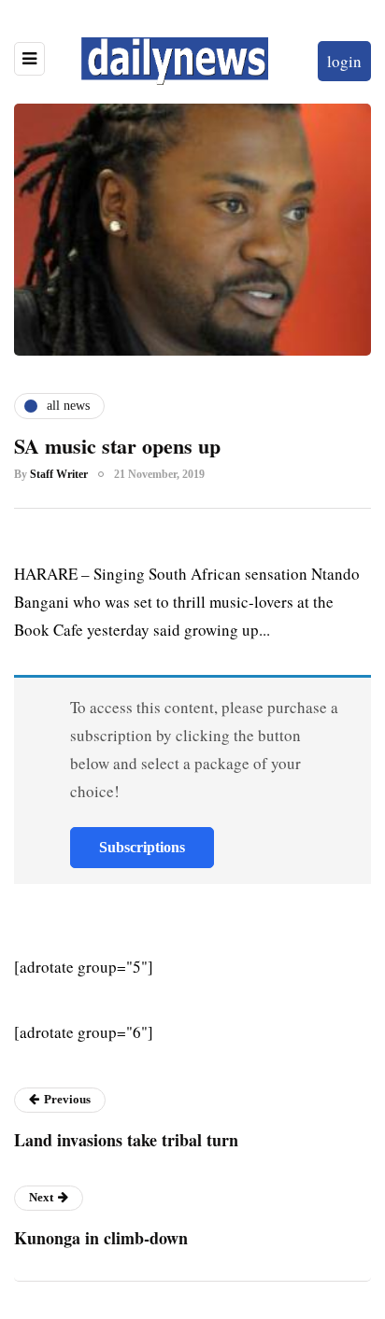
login (344, 61)
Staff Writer (59, 474)
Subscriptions (142, 847)
